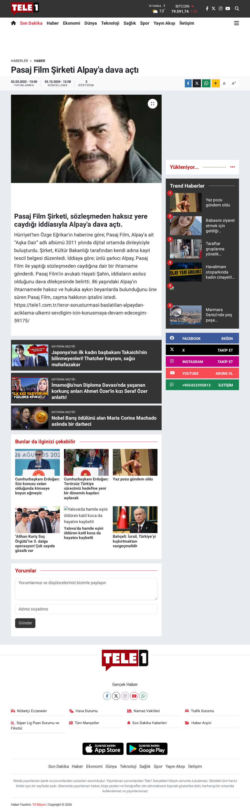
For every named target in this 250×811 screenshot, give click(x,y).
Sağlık (130, 23)
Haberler (19, 61)
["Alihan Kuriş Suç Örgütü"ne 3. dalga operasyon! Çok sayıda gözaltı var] (37, 519)
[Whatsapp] (143, 696)
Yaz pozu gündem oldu (133, 479)
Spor (144, 23)
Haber (53, 23)
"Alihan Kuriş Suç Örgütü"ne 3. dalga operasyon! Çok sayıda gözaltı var (35, 543)
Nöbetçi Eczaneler (32, 711)
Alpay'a (80, 224)
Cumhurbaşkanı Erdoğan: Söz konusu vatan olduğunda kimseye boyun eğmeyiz (37, 486)
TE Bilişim (39, 804)
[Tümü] (232, 166)
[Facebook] (107, 696)
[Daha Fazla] (216, 83)
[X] (116, 696)
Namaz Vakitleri (147, 711)
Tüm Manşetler (87, 723)
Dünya (90, 23)
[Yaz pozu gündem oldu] (135, 461)
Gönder (25, 622)
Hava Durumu (87, 711)
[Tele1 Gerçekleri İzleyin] (25, 9)
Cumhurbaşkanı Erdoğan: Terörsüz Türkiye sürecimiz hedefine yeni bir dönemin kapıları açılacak (86, 488)
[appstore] (103, 748)
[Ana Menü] (236, 23)
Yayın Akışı (164, 23)
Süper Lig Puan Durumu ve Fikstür (35, 725)
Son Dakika (31, 23)
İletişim (186, 23)
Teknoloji (110, 23)
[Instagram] (125, 696)
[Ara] (237, 9)
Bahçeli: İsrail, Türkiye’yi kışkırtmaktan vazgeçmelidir (134, 541)
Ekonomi (71, 23)
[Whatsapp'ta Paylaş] (206, 83)
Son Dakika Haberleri (149, 723)
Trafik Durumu (202, 711)
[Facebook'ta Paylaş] (188, 83)
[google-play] (147, 748)
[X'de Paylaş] (197, 83)
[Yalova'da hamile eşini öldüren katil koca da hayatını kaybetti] (86, 515)
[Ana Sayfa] (14, 23)
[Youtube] (134, 696)
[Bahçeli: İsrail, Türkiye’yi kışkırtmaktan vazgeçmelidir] (135, 519)
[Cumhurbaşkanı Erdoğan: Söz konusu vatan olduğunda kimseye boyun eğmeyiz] (37, 461)
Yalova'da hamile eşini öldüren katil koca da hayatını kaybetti (83, 533)
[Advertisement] (202, 125)
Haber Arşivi (201, 723)
